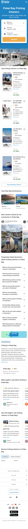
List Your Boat (14, 492)
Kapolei (16, 460)
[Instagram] (17, 508)
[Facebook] (10, 508)
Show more (16, 89)
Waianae (3, 460)
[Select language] (16, 497)
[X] (13, 508)
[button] (14, 34)
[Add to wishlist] (24, 73)
